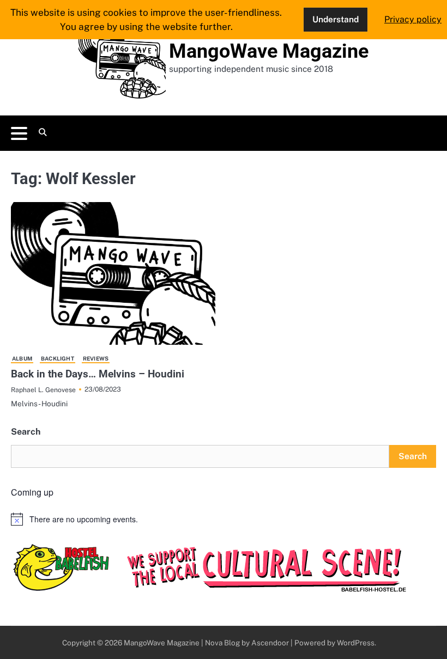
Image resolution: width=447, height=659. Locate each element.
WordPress (355, 642)
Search (25, 431)
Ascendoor (270, 642)
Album (22, 358)
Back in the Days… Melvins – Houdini (97, 374)
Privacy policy (413, 19)
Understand (335, 19)
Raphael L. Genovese (43, 390)
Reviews (95, 358)
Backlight (57, 358)
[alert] (223, 519)
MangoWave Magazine (269, 51)
